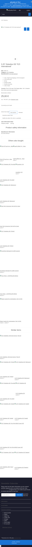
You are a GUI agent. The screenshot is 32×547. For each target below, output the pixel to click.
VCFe (15, 3)
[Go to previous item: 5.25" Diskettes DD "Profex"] (9, 20)
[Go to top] (0, 546)
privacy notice (4, 489)
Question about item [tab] (7, 115)
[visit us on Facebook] (2, 530)
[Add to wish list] (28, 29)
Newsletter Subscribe (25, 494)
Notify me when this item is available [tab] (11, 118)
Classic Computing (17, 5)
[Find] (29, 14)
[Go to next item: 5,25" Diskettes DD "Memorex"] (11, 20)
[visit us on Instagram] (2, 535)
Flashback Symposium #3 (16, 6)
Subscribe (19, 495)
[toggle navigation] (3, 10)
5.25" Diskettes (10, 72)
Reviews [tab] (21, 112)
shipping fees (17, 538)
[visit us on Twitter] (2, 531)
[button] (23, 10)
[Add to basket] (2, 25)
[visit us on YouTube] (2, 533)
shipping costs (14, 99)
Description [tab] (13, 112)
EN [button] (20, 10)
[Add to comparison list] (25, 29)
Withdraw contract (7, 527)
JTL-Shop (18, 543)
